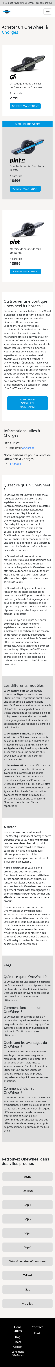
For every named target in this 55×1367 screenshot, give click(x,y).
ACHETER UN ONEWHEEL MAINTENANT (27, 403)
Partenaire (15, 463)
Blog (17, 1337)
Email (37, 1333)
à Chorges (28, 447)
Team (18, 1342)
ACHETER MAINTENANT (25, 106)
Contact (17, 1346)
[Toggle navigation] (47, 11)
